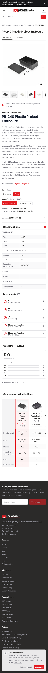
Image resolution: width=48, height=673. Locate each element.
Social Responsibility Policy (11, 638)
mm (42, 227)
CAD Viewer (6, 611)
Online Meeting (10, 534)
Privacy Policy (18, 662)
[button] (24, 65)
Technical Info (7, 578)
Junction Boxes (7, 614)
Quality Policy (7, 631)
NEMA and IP (6, 618)
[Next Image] (43, 65)
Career (4, 548)
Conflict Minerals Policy (10, 641)
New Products (7, 608)
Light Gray (7, 194)
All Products (6, 25)
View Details (36, 425)
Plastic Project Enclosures (23, 25)
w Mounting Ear (25, 203)
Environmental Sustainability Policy (14, 635)
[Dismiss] (44, 3)
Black (17, 194)
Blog (3, 551)
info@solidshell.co (11, 526)
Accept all (39, 667)
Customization (7, 584)
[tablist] (13, 37)
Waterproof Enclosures (10, 621)
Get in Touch (36, 502)
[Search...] (43, 17)
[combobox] (21, 17)
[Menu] (4, 10)
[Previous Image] (5, 65)
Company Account (8, 581)
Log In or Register (21, 183)
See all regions (23, 4)
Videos (4, 554)
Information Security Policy (11, 644)
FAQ (3, 561)
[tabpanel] (24, 70)
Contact (5, 557)
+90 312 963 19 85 (11, 531)
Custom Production (9, 591)
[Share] (44, 218)
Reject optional (26, 667)
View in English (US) (9, 4)
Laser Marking (7, 588)
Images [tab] (9, 37)
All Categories (7, 604)
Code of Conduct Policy (10, 648)
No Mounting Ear (9, 203)
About (4, 544)
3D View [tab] (20, 37)
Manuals (5, 574)
